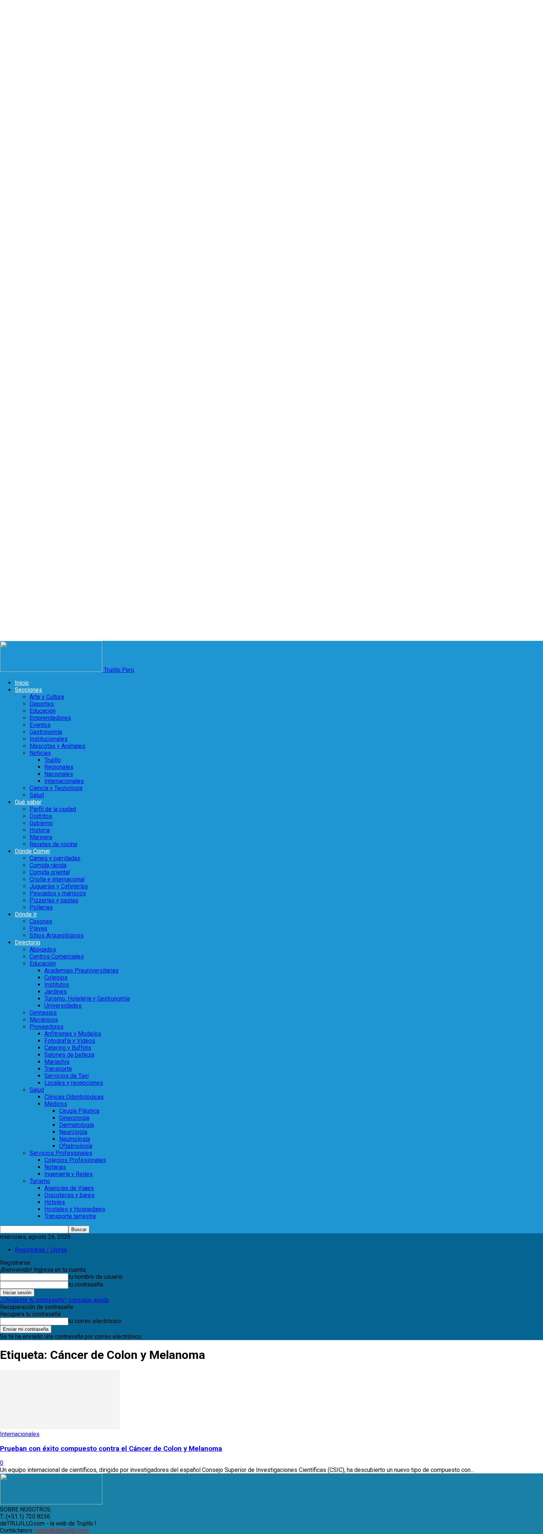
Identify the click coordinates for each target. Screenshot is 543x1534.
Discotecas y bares (69, 1195)
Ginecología (74, 1117)
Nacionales (58, 774)
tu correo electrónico (95, 1321)
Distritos (41, 816)
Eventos (40, 724)
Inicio (22, 682)
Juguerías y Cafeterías (59, 886)
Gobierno (41, 823)
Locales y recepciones (73, 1082)
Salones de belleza (69, 1054)
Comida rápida (48, 865)
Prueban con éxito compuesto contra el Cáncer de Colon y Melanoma (111, 1449)
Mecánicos (44, 1019)
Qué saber (28, 802)
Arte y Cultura (47, 696)
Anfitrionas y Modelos (72, 1033)
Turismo (40, 1181)
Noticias (40, 752)
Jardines (55, 991)
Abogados (43, 949)
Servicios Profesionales (61, 1153)
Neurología (73, 1131)
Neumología (74, 1138)
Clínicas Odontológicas (74, 1096)
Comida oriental (50, 872)
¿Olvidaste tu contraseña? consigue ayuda (54, 1300)
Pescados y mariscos (58, 893)
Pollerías (41, 907)
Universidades (63, 1005)
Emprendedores (50, 717)
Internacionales (64, 781)
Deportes (42, 703)
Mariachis (56, 1061)
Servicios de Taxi (66, 1075)
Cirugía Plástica (79, 1110)
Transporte (58, 1068)
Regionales (59, 767)
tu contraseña (85, 1284)
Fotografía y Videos (69, 1040)
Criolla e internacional (57, 879)
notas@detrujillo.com (62, 1530)
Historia (40, 830)
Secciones (28, 689)
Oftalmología (75, 1145)
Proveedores (47, 1026)
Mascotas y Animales (57, 745)
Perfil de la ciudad (53, 809)
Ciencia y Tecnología (56, 788)
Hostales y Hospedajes (74, 1209)
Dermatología (76, 1124)
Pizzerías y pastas (54, 900)
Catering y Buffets (67, 1047)
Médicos (55, 1103)
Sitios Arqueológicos (57, 935)
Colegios (56, 977)
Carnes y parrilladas (55, 858)
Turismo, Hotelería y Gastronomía (87, 998)
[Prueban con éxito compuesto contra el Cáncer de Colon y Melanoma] (60, 1427)
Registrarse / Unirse (41, 1249)
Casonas (41, 921)
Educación (43, 710)
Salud (37, 795)
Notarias (55, 1167)
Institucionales (49, 738)
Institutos (56, 984)
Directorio (27, 942)
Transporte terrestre (70, 1216)
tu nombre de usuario (95, 1276)
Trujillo (52, 759)
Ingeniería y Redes (68, 1174)
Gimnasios (43, 1012)
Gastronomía (46, 731)
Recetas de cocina (53, 844)
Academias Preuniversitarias (81, 970)
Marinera (41, 837)
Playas (38, 928)
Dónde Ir (26, 914)
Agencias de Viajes (69, 1188)
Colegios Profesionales (75, 1160)
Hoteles (54, 1202)
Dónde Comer (32, 851)
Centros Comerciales (57, 956)
